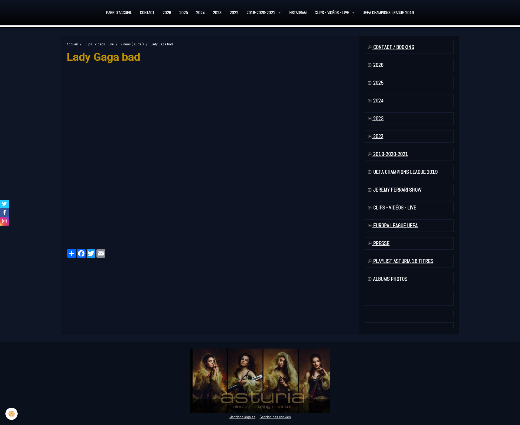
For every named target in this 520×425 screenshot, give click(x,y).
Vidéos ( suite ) (132, 44)
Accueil (72, 44)
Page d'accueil (119, 12)
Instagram (298, 12)
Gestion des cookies (275, 416)
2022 (234, 12)
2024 (200, 12)
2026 (166, 12)
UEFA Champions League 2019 (388, 12)
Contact (147, 12)
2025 (183, 12)
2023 (217, 12)
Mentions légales (242, 416)
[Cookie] (11, 414)
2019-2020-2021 (261, 12)
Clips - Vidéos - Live (332, 12)
